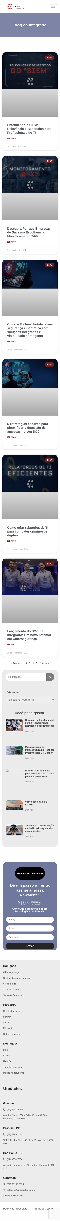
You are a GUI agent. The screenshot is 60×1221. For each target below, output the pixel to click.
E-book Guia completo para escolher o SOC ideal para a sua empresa (39, 773)
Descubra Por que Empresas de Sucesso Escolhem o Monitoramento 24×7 (29, 232)
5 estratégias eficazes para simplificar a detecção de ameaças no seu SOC (27, 427)
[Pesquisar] (50, 677)
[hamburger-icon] (53, 6)
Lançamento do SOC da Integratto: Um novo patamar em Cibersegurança (29, 635)
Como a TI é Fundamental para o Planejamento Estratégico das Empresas (39, 723)
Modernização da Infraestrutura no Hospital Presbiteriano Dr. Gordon (39, 750)
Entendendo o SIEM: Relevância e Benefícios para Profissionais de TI (29, 128)
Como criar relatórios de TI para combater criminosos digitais (27, 531)
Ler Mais (11, 138)
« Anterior (15, 663)
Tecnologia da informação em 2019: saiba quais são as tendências (39, 828)
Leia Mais (29, 731)
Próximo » (44, 663)
